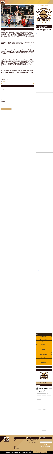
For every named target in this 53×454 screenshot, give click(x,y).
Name (2, 99)
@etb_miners (39, 5)
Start (15, 439)
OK (34, 452)
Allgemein (33, 30)
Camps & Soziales (16, 448)
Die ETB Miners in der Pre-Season (32, 442)
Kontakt (15, 447)
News (15, 440)
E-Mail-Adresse (3, 101)
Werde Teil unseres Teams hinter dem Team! (33, 444)
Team (15, 445)
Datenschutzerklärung (41, 452)
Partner (15, 446)
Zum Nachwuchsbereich (43, 382)
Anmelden (45, 444)
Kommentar (2, 89)
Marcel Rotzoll (4, 81)
